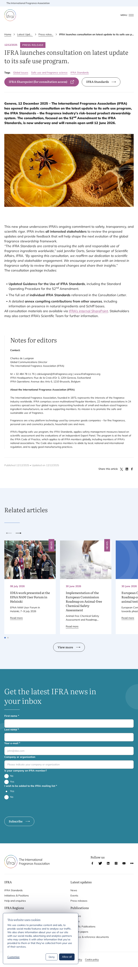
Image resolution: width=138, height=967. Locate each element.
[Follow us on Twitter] (100, 863)
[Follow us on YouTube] (124, 863)
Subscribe (16, 821)
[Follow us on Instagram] (116, 863)
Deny (52, 957)
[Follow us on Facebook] (92, 863)
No (11, 775)
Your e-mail (12, 743)
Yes (12, 781)
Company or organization (19, 757)
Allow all (67, 956)
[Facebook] (132, 469)
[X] (122, 469)
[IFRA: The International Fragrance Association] (10, 15)
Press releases (45, 34)
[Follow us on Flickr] (132, 863)
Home (7, 34)
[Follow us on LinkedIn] (108, 863)
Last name (11, 729)
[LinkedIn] (127, 469)
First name (11, 715)
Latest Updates (25, 34)
